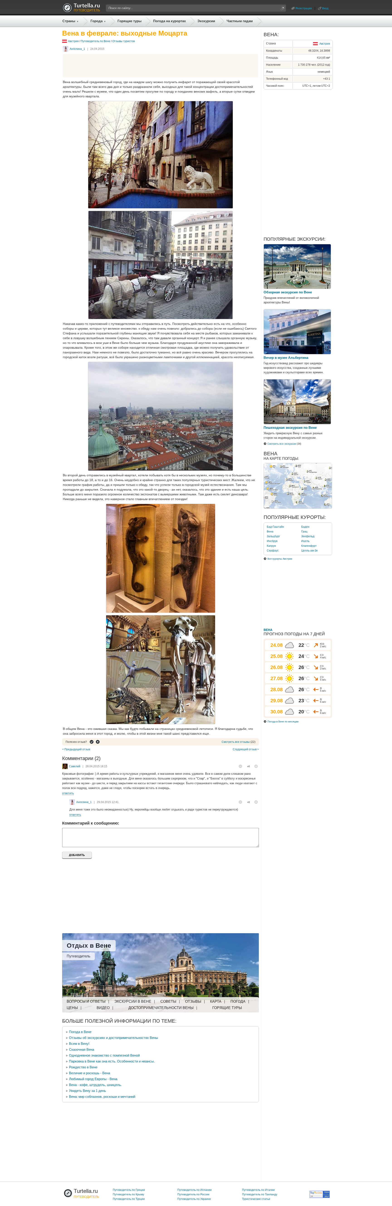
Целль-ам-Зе (309, 550)
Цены (72, 1008)
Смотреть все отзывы (236, 741)
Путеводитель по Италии (258, 1190)
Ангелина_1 (77, 48)
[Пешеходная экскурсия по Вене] (297, 423)
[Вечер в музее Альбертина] (297, 353)
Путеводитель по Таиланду (259, 1194)
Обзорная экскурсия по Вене (288, 292)
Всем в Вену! (79, 1043)
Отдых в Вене (89, 945)
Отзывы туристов (123, 41)
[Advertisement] (160, 65)
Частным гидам (240, 21)
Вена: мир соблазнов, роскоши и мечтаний (102, 1096)
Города (97, 21)
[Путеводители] (81, 11)
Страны (68, 21)
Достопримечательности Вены (161, 1008)
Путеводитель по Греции (129, 1190)
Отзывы (193, 1001)
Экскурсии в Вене (132, 1001)
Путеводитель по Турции (129, 1199)
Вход (325, 8)
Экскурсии (206, 21)
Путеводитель (78, 956)
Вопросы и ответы (86, 1001)
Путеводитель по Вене (95, 41)
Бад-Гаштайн (275, 526)
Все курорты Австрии (279, 558)
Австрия (73, 41)
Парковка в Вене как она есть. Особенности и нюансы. (112, 1061)
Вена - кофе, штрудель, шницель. (95, 1085)
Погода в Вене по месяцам (283, 721)
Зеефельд (307, 536)
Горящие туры (130, 21)
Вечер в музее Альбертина (286, 358)
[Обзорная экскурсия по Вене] (297, 288)
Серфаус (273, 550)
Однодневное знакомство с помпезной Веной (104, 1055)
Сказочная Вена (81, 1049)
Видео (103, 1008)
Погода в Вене (80, 1032)
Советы (168, 1001)
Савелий (74, 766)
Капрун (271, 545)
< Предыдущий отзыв (76, 749)
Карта (215, 1001)
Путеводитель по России (193, 1194)
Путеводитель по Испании (194, 1190)
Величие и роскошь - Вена (89, 1073)
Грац (304, 531)
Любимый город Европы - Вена (93, 1079)
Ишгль (305, 541)
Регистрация (304, 8)
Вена (270, 531)
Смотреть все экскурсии (281, 443)
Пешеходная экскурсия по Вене (290, 427)
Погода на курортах (169, 21)
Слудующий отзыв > (246, 749)
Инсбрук (272, 541)
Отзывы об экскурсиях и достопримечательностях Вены (113, 1038)
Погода (237, 1001)
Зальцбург (273, 536)
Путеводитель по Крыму (128, 1194)
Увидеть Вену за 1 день (87, 1091)
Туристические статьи (256, 1199)
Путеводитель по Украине (194, 1199)
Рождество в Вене (83, 1067)
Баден (305, 526)
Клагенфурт (309, 545)
